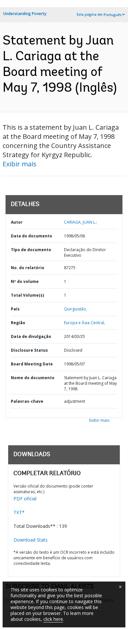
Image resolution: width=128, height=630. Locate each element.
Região (18, 322)
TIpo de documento (31, 249)
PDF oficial (24, 498)
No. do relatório (27, 267)
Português (113, 14)
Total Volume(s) (27, 295)
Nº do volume (25, 281)
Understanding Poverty (24, 13)
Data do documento (31, 236)
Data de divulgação (31, 336)
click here (53, 619)
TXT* (19, 512)
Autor (17, 222)
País (15, 309)
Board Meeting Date (32, 364)
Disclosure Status (29, 350)
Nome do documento (32, 377)
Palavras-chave (27, 401)
